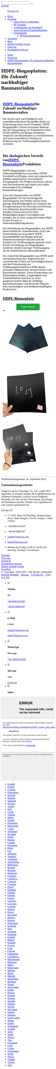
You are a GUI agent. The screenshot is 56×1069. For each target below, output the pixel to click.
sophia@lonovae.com (18, 630)
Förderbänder (20, 33)
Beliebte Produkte (10, 574)
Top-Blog (6, 569)
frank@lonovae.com (17, 635)
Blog (9, 41)
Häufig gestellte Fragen (18, 44)
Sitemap (25, 574)
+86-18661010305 (16, 659)
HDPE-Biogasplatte (18, 104)
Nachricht (12, 38)
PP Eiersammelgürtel (30, 35)
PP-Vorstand (20, 24)
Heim (10, 16)
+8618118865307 (16, 606)
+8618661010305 (16, 601)
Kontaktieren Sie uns (17, 49)
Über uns (11, 47)
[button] (28, 307)
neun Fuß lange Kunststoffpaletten (30, 30)
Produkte (11, 19)
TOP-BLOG (37, 574)
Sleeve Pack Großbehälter (26, 22)
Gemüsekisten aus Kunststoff (28, 27)
